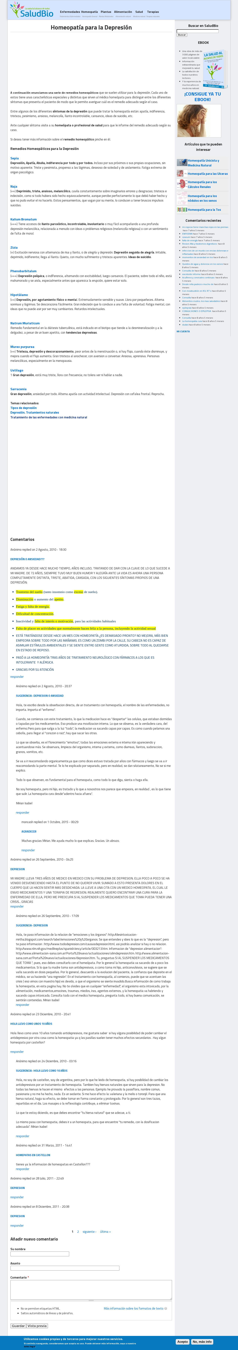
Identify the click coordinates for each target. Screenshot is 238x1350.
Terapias (153, 13)
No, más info (202, 1342)
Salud (139, 13)
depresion (17, 1188)
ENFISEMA (187, 233)
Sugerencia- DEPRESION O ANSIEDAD (40, 696)
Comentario (19, 1277)
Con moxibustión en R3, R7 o (196, 291)
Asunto (15, 1263)
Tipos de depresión (23, 407)
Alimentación (123, 13)
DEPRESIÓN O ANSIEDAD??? (27, 559)
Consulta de (188, 270)
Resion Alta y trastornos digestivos (199, 243)
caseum (186, 237)
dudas (185, 324)
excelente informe (191, 274)
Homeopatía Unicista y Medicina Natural (203, 163)
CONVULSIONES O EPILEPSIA (197, 311)
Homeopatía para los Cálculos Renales (202, 184)
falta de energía (190, 240)
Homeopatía (89, 13)
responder (17, 676)
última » (105, 1231)
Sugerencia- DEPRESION (32, 925)
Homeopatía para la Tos (204, 209)
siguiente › (89, 1231)
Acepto (182, 1342)
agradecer (29, 831)
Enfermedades (70, 13)
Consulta (186, 297)
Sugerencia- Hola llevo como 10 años (41, 1071)
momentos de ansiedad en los (197, 257)
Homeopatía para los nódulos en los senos (202, 198)
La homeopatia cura (192, 321)
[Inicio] (31, 9)
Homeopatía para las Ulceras (208, 173)
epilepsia (186, 307)
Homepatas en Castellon (33, 1155)
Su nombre (17, 1249)
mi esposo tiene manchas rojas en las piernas (205, 227)
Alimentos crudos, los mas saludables (201, 301)
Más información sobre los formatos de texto (133, 1308)
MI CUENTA (183, 331)
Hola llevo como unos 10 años (31, 1024)
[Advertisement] (41, 58)
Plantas (106, 13)
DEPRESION (17, 869)
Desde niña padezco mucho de (197, 284)
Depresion (17, 1216)
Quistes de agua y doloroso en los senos (202, 264)
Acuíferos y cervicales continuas (198, 277)
